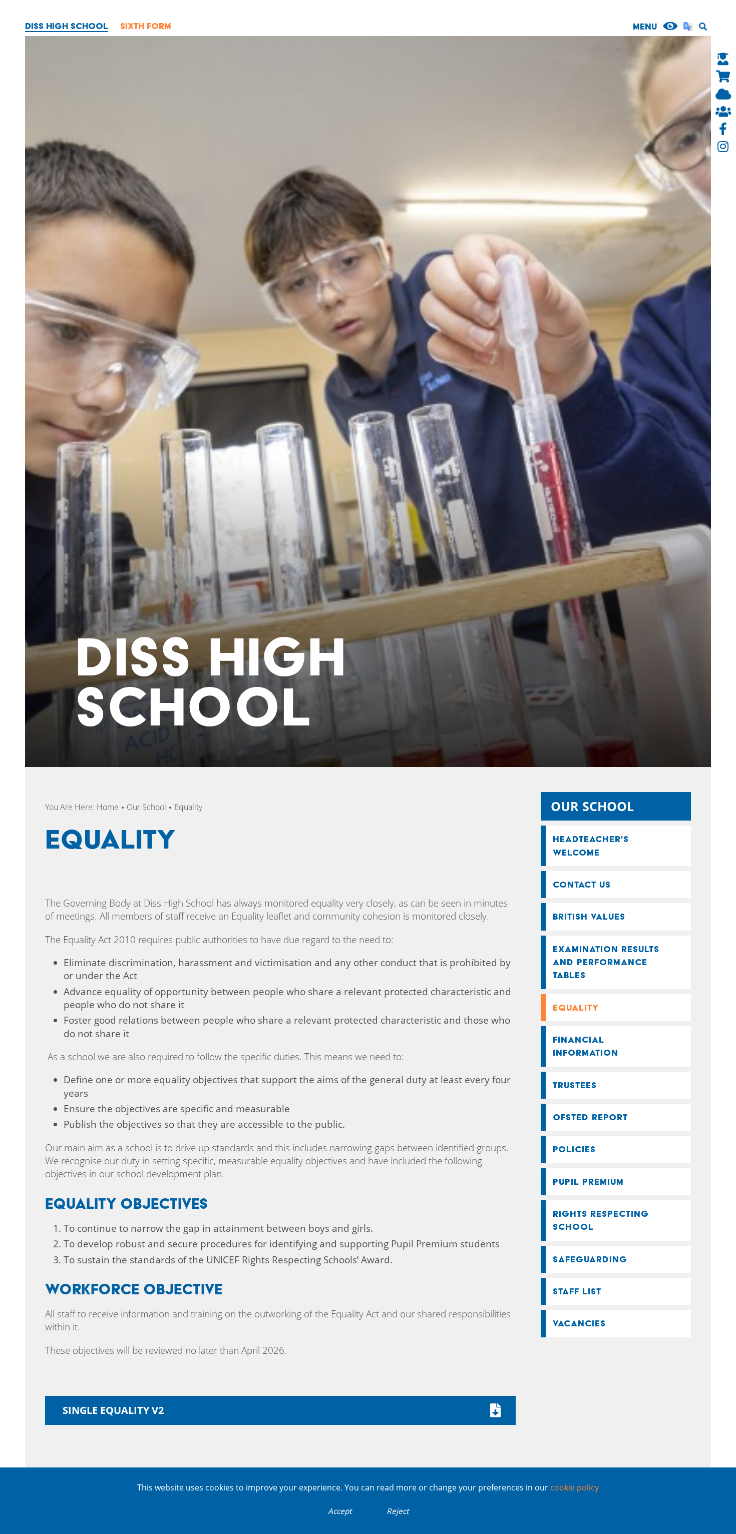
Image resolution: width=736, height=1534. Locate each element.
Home (108, 807)
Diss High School (66, 26)
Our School (146, 807)
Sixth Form (145, 26)
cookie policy (574, 1487)
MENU (645, 26)
